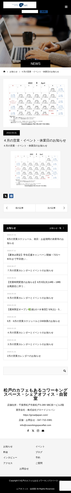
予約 (38, 457)
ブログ (39, 452)
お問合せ (24, 468)
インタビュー (10, 457)
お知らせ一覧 (55, 228)
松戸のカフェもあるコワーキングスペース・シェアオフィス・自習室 (36, 394)
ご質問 (39, 463)
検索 (44, 11)
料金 (5, 452)
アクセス (8, 463)
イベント (40, 446)
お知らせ (8, 446)
